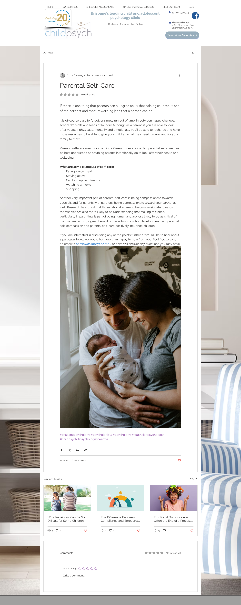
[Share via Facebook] (61, 450)
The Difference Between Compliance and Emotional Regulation (119, 518)
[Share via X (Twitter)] (69, 450)
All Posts (48, 52)
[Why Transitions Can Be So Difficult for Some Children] (67, 498)
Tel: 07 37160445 (181, 12)
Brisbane (113, 24)
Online (139, 24)
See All (194, 478)
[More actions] (179, 75)
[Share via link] (85, 450)
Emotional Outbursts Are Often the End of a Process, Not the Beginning (173, 518)
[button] (193, 52)
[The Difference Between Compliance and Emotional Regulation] (120, 498)
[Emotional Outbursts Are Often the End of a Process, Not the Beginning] (173, 498)
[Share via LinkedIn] (77, 450)
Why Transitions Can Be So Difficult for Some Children (66, 518)
